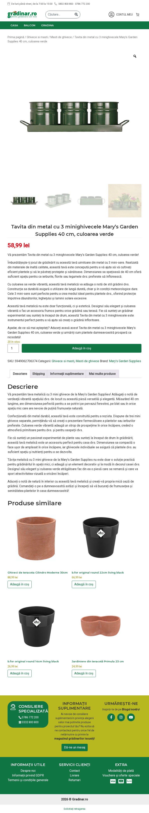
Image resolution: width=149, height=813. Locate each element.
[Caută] (76, 14)
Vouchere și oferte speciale (121, 775)
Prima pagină (16, 37)
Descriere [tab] (20, 374)
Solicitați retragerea (74, 808)
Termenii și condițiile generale (28, 780)
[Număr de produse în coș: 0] (137, 14)
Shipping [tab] (38, 374)
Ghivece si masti (37, 37)
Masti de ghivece (61, 37)
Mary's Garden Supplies (125, 361)
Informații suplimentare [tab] (67, 374)
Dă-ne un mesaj (74, 747)
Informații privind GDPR (28, 775)
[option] (74, 117)
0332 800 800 (30, 722)
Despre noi (28, 771)
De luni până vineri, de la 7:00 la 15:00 (31, 3)
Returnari (74, 780)
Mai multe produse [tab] (102, 374)
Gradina (47, 25)
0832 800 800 (65, 3)
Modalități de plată (121, 771)
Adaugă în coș (81, 348)
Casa (14, 25)
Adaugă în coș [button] (19, 584)
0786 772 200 (82, 3)
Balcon (29, 25)
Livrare (74, 775)
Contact (74, 771)
